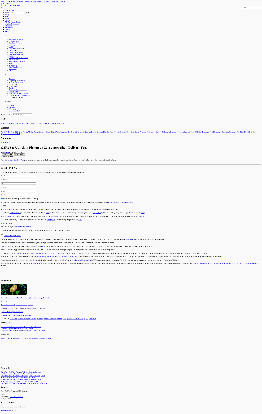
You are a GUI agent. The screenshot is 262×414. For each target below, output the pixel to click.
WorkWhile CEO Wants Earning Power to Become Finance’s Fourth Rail (24, 383)
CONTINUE (5, 397)
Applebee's (13, 319)
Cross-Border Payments (16, 48)
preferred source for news (23, 227)
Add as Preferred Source (12, 236)
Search (27, 12)
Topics (6, 35)
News (64, 319)
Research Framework (16, 82)
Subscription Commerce (17, 61)
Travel (11, 63)
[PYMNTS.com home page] (10, 5)
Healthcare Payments (16, 54)
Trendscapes (9, 27)
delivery (20, 319)
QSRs (86, 319)
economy (40, 319)
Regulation (8, 26)
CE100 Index (13, 92)
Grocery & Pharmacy (16, 52)
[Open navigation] (1, 7)
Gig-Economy (13, 50)
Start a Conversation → (8, 410)
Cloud (11, 47)
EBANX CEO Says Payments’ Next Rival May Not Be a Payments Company (26, 338)
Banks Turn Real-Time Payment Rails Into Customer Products (21, 327)
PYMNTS (6, 152)
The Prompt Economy (22, 2)
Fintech (7, 20)
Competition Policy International (19, 95)
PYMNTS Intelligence (8, 2)
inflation (59, 319)
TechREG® (13, 65)
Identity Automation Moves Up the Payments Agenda (18, 377)
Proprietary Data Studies (17, 81)
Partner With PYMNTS (57, 2)
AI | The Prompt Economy (13, 22)
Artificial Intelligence (16, 39)
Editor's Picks (13, 86)
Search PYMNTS (6, 114)
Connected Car (14, 41)
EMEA (11, 71)
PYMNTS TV (9, 11)
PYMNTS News (77, 319)
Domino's (26, 319)
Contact (7, 3)
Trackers (12, 79)
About (3, 3)
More (7, 31)
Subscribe (12, 107)
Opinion (11, 88)
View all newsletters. (16, 397)
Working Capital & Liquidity (18, 93)
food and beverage (50, 319)
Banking (12, 45)
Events (38, 2)
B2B (6, 16)
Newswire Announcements (18, 90)
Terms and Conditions (126, 202)
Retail (7, 18)
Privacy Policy (112, 202)
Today (7, 15)
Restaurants (12, 69)
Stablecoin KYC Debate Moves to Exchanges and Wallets (19, 381)
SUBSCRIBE (45, 2)
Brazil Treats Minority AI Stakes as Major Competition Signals (21, 379)
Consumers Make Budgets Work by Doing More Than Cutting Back (23, 330)
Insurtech (12, 56)
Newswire (33, 2)
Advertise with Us (15, 111)
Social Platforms (14, 59)
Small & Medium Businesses (18, 58)
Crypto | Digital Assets (12, 24)
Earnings (33, 319)
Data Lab (8, 29)
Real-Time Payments (15, 67)
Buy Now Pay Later (15, 43)
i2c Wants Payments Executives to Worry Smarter (17, 329)
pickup (69, 319)
